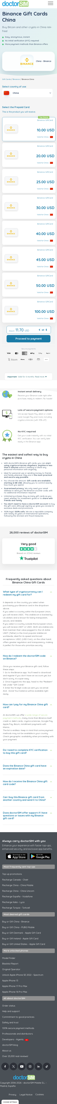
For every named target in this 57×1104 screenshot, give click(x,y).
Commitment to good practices (18, 1017)
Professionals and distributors (17, 1033)
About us (6, 1050)
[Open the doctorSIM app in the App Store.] (17, 856)
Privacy (12, 1094)
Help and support (11, 1011)
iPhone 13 (10, 980)
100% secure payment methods (18, 1028)
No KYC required (27, 431)
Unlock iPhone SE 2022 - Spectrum (22, 974)
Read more (41, 376)
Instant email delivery (29, 391)
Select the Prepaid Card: (16, 107)
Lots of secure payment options (35, 410)
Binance (16, 79)
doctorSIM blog (10, 1045)
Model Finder (8, 958)
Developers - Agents (15, 1039)
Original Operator (11, 969)
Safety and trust (10, 1022)
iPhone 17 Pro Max (14, 986)
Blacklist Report (10, 963)
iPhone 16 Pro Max (14, 991)
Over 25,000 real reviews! (15, 1056)
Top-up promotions (12, 874)
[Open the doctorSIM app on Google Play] (40, 856)
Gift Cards (6, 79)
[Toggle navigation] (50, 4)
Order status (8, 1005)
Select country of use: (14, 86)
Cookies (39, 1094)
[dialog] (10, 1102)
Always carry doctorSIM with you (24, 841)
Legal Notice (26, 1094)
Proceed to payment (28, 338)
